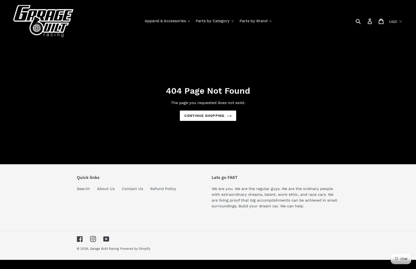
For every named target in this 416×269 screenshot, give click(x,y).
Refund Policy (163, 188)
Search (83, 188)
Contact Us (132, 188)
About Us (106, 188)
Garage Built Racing (104, 248)
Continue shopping (204, 116)
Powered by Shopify (135, 248)
